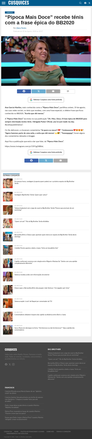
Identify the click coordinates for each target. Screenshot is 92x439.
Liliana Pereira (21, 28)
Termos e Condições (63, 431)
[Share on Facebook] (24, 90)
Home (16, 431)
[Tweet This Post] (39, 90)
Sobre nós (50, 431)
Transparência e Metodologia (17, 433)
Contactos (8, 431)
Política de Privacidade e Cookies (32, 431)
